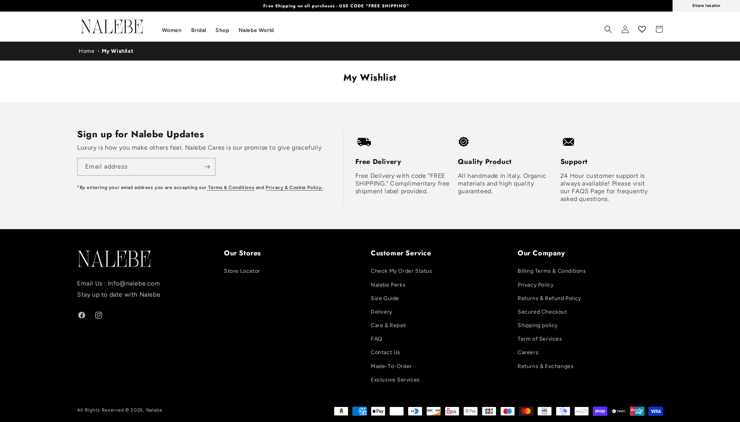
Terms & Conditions (230, 187)
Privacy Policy (535, 285)
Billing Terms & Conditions (552, 271)
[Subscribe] (206, 167)
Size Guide (385, 298)
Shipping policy (538, 325)
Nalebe (154, 410)
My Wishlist (118, 51)
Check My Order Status (401, 271)
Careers (528, 352)
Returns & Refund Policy (549, 298)
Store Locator (242, 271)
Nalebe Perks (388, 285)
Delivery (381, 312)
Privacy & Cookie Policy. (294, 187)
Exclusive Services (395, 379)
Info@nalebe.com (134, 283)
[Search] (608, 29)
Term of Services (540, 339)
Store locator (706, 5)
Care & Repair (389, 325)
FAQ (376, 339)
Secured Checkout (542, 312)
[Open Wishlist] (642, 29)
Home (86, 51)
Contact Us (385, 352)
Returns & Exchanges (546, 366)
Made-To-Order (391, 366)
